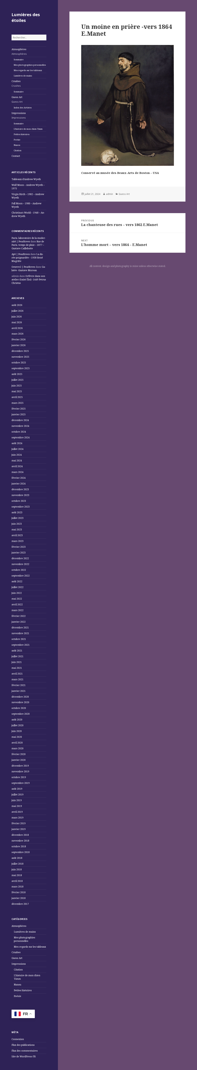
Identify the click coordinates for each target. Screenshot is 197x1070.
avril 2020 (17, 742)
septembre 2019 (21, 783)
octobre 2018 (19, 846)
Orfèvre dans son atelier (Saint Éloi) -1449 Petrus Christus (29, 279)
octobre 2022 (19, 570)
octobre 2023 (19, 501)
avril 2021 (17, 673)
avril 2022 (17, 604)
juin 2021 (17, 662)
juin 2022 (17, 593)
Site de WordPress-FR (24, 1056)
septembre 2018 (21, 852)
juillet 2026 (17, 310)
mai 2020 (17, 737)
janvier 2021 (19, 691)
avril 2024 (17, 466)
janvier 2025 (19, 414)
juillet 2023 (17, 518)
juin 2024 (17, 454)
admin (109, 194)
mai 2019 (17, 806)
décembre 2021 (20, 627)
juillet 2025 (17, 379)
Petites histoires (21, 134)
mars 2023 (17, 541)
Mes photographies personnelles (30, 64)
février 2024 (19, 477)
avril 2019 (17, 811)
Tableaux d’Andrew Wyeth (26, 179)
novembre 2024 (20, 426)
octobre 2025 (19, 362)
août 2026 (17, 305)
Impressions (19, 115)
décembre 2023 (20, 489)
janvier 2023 (19, 552)
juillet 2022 (17, 587)
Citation (17, 150)
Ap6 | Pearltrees (21, 254)
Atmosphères (19, 52)
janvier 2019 (19, 829)
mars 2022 (17, 610)
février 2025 (19, 408)
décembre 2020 (20, 696)
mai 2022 (17, 598)
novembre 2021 (20, 633)
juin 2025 (17, 385)
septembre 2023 (21, 506)
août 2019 (17, 788)
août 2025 (17, 374)
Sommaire (18, 59)
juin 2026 (17, 316)
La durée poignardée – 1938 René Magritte (27, 258)
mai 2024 (17, 460)
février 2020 (19, 754)
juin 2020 (17, 731)
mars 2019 (17, 817)
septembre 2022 (21, 575)
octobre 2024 (19, 431)
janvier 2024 (19, 483)
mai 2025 (17, 391)
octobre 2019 (19, 777)
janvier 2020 (19, 760)
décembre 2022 (20, 558)
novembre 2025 (20, 356)
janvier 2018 (19, 898)
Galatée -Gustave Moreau (29, 268)
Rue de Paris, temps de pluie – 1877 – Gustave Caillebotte (28, 245)
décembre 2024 (20, 420)
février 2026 (19, 339)
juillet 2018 (17, 863)
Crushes (16, 83)
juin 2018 (17, 869)
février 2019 (19, 823)
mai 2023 (17, 529)
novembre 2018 (20, 840)
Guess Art (17, 99)
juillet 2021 (17, 656)
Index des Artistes (23, 107)
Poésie (17, 139)
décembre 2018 (20, 835)
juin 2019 (17, 800)
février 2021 (19, 685)
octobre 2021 (19, 639)
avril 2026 (17, 328)
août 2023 (17, 512)
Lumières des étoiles (26, 17)
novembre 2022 (20, 564)
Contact (16, 156)
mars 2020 (17, 748)
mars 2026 (17, 333)
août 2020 (17, 719)
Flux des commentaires (25, 1050)
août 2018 (17, 858)
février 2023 (19, 546)
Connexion (18, 1039)
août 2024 (17, 443)
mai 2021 (17, 668)
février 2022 (19, 616)
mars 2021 (17, 679)
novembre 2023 (20, 495)
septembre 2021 (21, 644)
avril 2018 (17, 881)
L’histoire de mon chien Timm (28, 128)
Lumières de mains (23, 75)
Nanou (17, 145)
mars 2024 (17, 472)
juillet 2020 (17, 725)
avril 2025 (17, 397)
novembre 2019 (20, 771)
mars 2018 (17, 886)
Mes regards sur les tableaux (28, 70)
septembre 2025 (21, 368)
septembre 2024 (21, 437)
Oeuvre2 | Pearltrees (23, 266)
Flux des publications (23, 1045)
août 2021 (17, 650)
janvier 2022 (19, 621)
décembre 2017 (20, 904)
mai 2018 (17, 875)
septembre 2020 (21, 713)
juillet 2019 (17, 794)
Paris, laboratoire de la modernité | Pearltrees (29, 239)
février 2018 (19, 892)
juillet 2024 (17, 449)
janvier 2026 (19, 345)
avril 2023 (17, 535)
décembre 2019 (20, 765)
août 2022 (17, 581)
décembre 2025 (20, 351)
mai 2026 (17, 322)
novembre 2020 (20, 702)
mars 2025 (17, 403)
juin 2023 (17, 523)
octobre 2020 (19, 708)
